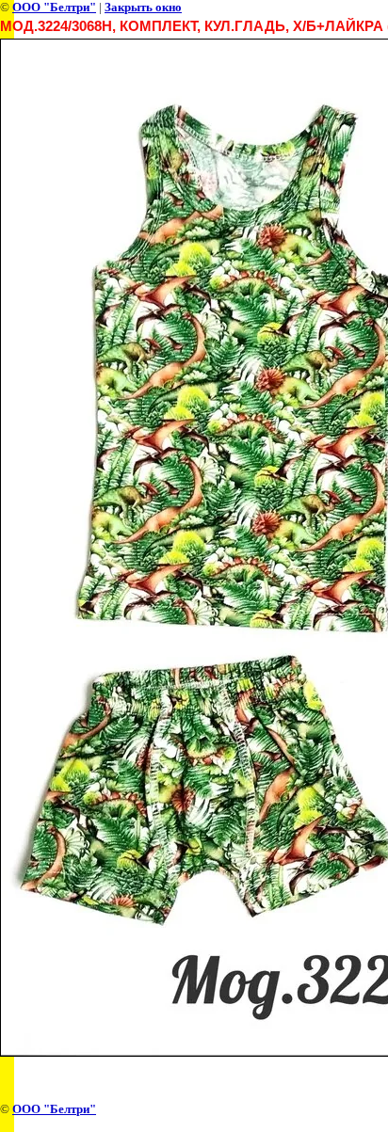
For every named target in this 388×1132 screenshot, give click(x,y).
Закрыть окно (143, 7)
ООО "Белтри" (54, 7)
